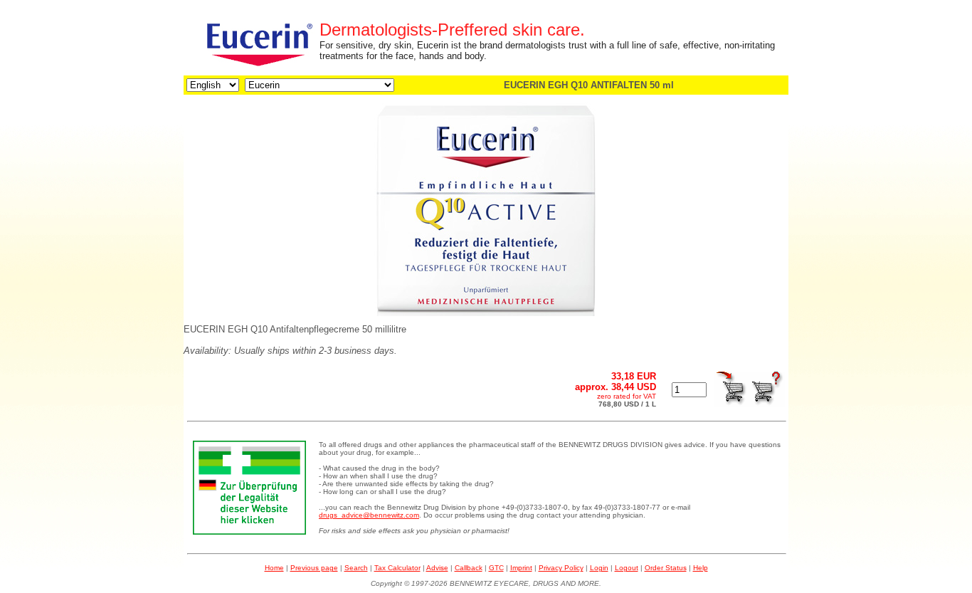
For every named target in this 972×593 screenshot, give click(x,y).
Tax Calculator (397, 568)
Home (274, 568)
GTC (496, 568)
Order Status (666, 568)
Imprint (521, 568)
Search (356, 568)
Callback (468, 568)
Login (599, 568)
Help (700, 568)
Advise (437, 568)
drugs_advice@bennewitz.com (369, 515)
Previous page (314, 568)
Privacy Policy (561, 568)
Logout (626, 568)
